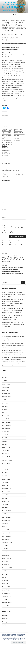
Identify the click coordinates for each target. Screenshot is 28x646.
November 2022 (6, 488)
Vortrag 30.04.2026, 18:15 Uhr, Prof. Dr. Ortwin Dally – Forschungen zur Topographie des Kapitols (13, 317)
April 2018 (5, 580)
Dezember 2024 (6, 422)
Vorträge (8, 163)
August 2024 (6, 431)
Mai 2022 (4, 498)
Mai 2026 (5, 377)
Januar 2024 (5, 450)
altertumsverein (19, 20)
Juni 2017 (4, 599)
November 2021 (6, 511)
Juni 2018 (5, 574)
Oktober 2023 (6, 457)
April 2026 (5, 381)
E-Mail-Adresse (7, 210)
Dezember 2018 (6, 558)
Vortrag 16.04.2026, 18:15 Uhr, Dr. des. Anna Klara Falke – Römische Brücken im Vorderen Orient (13, 324)
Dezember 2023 (6, 453)
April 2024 (5, 441)
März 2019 (5, 552)
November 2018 (6, 561)
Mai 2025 (5, 406)
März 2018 (5, 583)
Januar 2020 (5, 530)
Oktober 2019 (6, 539)
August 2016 (5, 606)
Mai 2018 (4, 577)
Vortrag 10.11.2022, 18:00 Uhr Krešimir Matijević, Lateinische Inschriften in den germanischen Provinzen (7, 147)
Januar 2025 (5, 419)
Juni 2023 (5, 469)
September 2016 (7, 602)
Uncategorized (6, 622)
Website (4, 218)
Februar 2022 (6, 501)
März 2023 (5, 476)
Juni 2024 (5, 434)
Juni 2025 (5, 403)
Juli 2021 (4, 514)
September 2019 (7, 542)
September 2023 (7, 460)
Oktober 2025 (6, 393)
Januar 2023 (5, 482)
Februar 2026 (6, 384)
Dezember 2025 (6, 390)
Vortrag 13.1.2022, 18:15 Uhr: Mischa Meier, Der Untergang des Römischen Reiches (13, 345)
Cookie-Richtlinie (19, 639)
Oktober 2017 (6, 593)
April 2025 (5, 409)
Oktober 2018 (6, 564)
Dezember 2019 (6, 533)
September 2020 (7, 523)
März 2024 (5, 444)
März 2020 (5, 526)
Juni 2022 (5, 495)
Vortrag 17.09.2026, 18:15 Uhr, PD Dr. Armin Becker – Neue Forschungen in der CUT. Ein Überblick (13, 294)
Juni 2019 (5, 545)
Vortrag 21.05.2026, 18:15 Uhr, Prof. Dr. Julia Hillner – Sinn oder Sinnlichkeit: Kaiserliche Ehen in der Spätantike (12, 310)
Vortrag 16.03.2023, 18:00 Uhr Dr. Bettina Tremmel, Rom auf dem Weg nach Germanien (13, 338)
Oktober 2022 (6, 492)
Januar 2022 (5, 504)
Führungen (5, 618)
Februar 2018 (6, 587)
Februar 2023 (6, 479)
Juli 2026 (4, 374)
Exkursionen (5, 615)
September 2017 (7, 596)
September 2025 (7, 396)
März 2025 (5, 412)
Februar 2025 (6, 415)
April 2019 (5, 549)
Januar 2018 (5, 590)
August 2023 (6, 463)
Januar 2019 (5, 555)
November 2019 (6, 536)
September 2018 (7, 568)
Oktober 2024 (6, 428)
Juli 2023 (4, 466)
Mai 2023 (5, 473)
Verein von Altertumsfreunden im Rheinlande (13, 4)
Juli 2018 (4, 571)
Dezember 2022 (6, 485)
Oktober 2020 (6, 520)
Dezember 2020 (6, 517)
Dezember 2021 (6, 507)
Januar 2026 (5, 387)
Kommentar (6, 180)
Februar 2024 (6, 447)
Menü (14, 14)
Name (4, 202)
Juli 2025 (4, 400)
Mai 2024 (5, 438)
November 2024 (6, 425)
